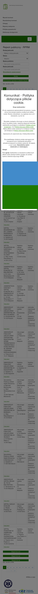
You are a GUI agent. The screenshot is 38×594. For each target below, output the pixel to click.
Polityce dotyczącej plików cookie (23, 130)
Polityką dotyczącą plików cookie (24, 127)
